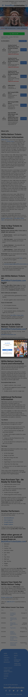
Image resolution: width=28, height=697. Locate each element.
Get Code (7, 349)
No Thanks (7, 351)
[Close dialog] (26, 341)
